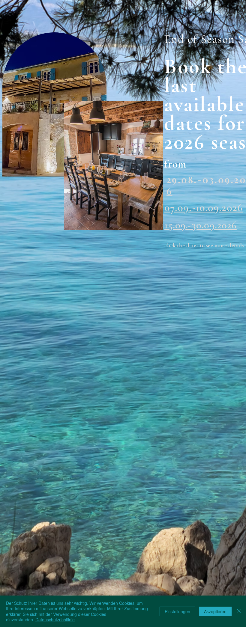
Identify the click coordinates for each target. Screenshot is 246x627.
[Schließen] (238, 611)
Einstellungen (177, 611)
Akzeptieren (215, 611)
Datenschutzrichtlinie (55, 620)
